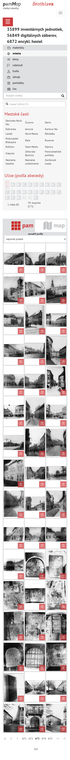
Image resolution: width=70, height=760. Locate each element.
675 (50, 738)
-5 (11, 738)
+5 (64, 738)
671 (24, 738)
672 (31, 738)
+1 (57, 738)
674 (44, 738)
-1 (17, 738)
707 (36, 749)
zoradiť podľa (35, 233)
